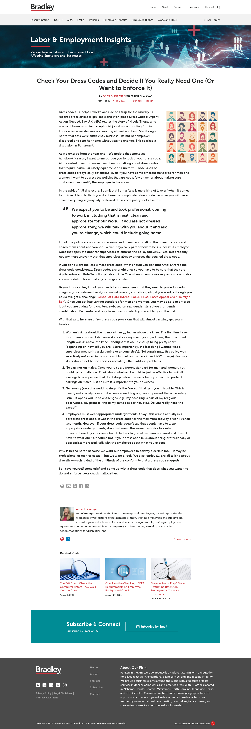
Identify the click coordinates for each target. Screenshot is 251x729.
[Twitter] (58, 685)
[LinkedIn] (51, 685)
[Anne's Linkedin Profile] (68, 539)
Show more (181, 539)
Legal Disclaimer (63, 693)
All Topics (214, 20)
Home (152, 7)
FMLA (80, 20)
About (165, 7)
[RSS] (38, 685)
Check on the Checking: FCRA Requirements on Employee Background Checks (124, 587)
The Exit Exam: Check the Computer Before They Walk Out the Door (78, 587)
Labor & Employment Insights (81, 39)
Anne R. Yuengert (114, 95)
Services (178, 7)
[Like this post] (81, 485)
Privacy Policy (43, 693)
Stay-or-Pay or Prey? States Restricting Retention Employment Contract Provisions (168, 588)
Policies (94, 20)
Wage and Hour (167, 20)
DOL (57, 20)
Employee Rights (142, 20)
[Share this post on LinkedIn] (87, 485)
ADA (70, 20)
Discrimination (40, 20)
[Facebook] (44, 685)
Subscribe (194, 7)
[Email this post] (68, 485)
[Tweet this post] (75, 485)
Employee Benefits (115, 20)
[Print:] (62, 486)
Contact (209, 7)
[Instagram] (65, 685)
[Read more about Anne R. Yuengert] (62, 539)
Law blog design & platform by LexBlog (192, 723)
